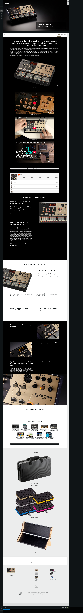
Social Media (1, 609)
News (1, 605)
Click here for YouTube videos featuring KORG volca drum (34, 168)
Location (1, 607)
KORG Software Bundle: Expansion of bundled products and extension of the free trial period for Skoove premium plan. (42, 593)
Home (1, 8)
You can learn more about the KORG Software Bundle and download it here (34, 443)
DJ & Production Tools (13, 604)
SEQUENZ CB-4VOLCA (34, 483)
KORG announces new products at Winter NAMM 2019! (35, 595)
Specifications (63, 34)
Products (1, 11)
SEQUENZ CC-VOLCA (34, 517)
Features (1, 13)
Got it (6, 609)
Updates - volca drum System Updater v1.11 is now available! (35, 594)
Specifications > (34, 562)
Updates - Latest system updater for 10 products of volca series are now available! (38, 592)
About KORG (1, 611)
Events (1, 16)
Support (1, 18)
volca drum (19, 604)
